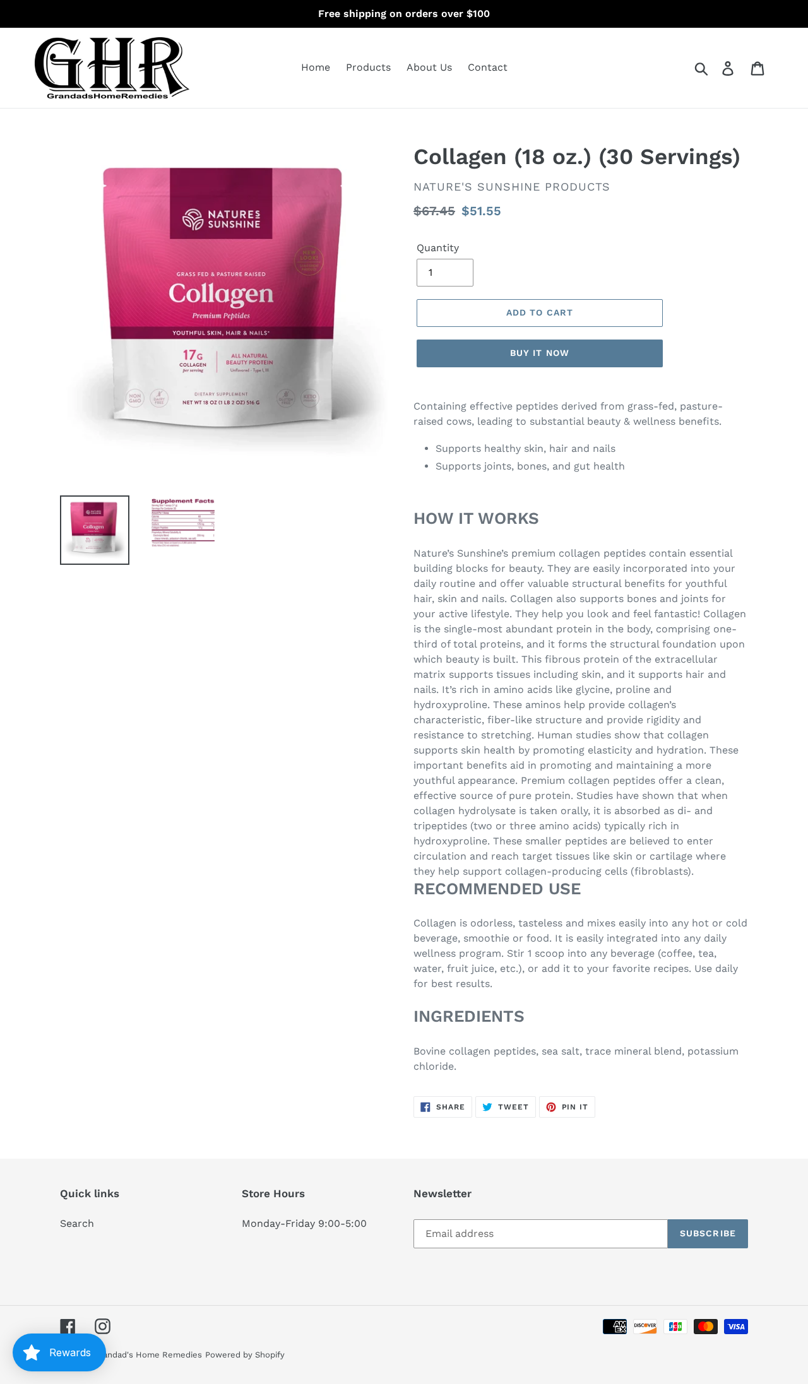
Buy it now (539, 353)
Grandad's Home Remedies (148, 1354)
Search (77, 1223)
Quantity (438, 248)
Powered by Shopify (245, 1354)
